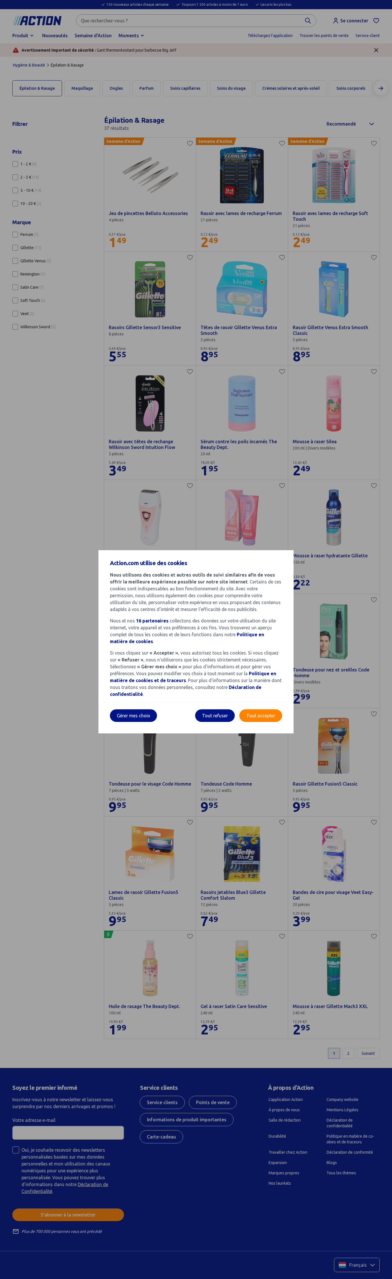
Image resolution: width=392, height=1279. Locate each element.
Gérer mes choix (133, 715)
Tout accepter (260, 715)
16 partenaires (152, 620)
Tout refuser (215, 715)
